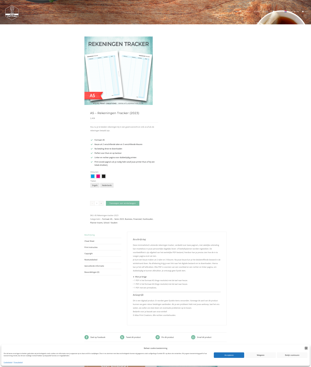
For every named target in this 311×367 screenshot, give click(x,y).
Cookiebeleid (8, 362)
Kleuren (95, 172)
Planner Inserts (96, 222)
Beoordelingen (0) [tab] (91, 272)
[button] (306, 348)
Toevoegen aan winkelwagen (122, 203)
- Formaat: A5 (106, 219)
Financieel (137, 219)
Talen (93, 181)
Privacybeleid (18, 362)
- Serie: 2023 (118, 219)
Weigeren (260, 355)
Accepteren (229, 355)
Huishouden (148, 219)
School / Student (110, 222)
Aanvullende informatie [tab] (94, 266)
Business (128, 219)
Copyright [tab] (88, 253)
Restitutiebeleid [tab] (90, 259)
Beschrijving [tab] (89, 235)
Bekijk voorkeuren (292, 355)
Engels (95, 185)
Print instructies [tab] (91, 247)
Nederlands (107, 185)
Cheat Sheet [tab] (89, 241)
